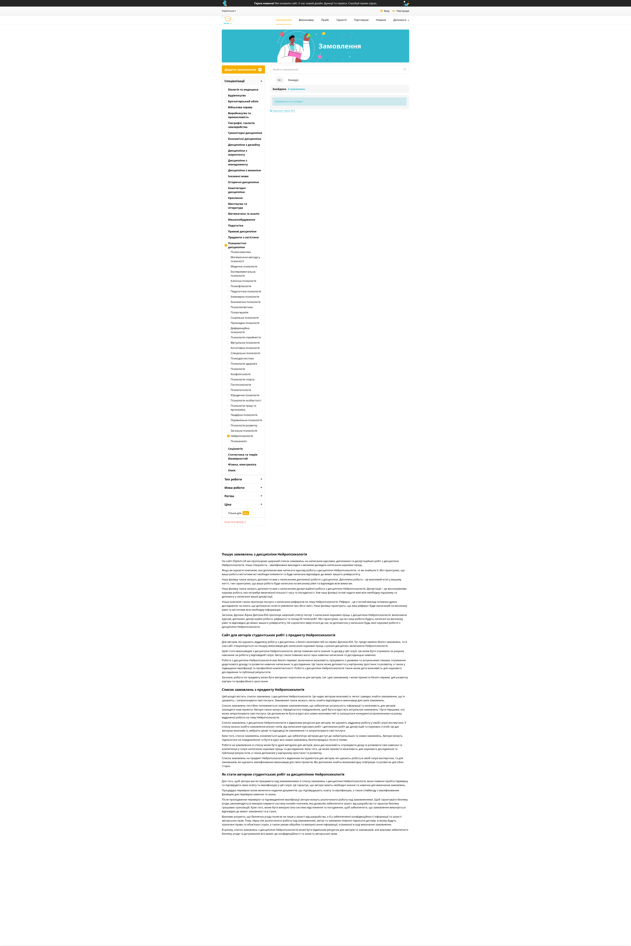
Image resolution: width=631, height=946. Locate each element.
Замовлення (284, 20)
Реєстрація (403, 10)
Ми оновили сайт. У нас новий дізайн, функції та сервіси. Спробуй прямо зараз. (315, 3)
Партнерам (361, 20)
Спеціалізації (234, 81)
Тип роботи (233, 479)
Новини (381, 20)
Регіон (229, 496)
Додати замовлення (240, 69)
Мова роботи (234, 488)
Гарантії (342, 20)
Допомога (400, 20)
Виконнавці (306, 20)
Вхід (386, 10)
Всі (279, 80)
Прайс (325, 20)
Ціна (227, 504)
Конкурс (293, 80)
